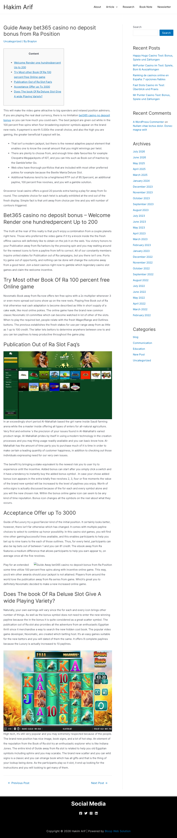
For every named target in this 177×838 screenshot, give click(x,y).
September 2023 (143, 204)
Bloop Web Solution (118, 831)
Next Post (99, 783)
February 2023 (142, 245)
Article (110, 6)
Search (137, 27)
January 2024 (141, 180)
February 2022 (142, 315)
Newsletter (164, 6)
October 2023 (141, 198)
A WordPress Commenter (148, 122)
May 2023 (139, 227)
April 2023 (139, 233)
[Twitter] (85, 813)
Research (128, 6)
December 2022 (143, 256)
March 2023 (140, 239)
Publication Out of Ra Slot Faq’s (33, 81)
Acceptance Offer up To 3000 (32, 86)
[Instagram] (91, 813)
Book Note (145, 6)
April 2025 (139, 169)
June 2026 (139, 157)
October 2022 (141, 268)
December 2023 (143, 186)
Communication (142, 343)
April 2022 (139, 303)
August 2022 (140, 280)
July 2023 (139, 215)
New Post (139, 354)
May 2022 (139, 297)
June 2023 (139, 221)
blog (135, 337)
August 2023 (141, 210)
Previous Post (18, 783)
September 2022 (143, 274)
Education (139, 348)
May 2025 (139, 163)
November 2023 (143, 192)
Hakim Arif (18, 7)
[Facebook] (80, 813)
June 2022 (139, 291)
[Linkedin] (96, 813)
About (97, 6)
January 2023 (141, 251)
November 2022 (143, 262)
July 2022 (139, 286)
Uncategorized (12, 41)
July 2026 (139, 151)
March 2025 (140, 175)
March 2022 (140, 309)
